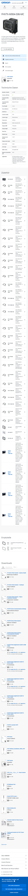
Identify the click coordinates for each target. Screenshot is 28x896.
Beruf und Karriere (6, 865)
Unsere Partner (5, 862)
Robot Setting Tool (11, 808)
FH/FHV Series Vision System (14, 620)
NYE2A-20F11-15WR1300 (10, 515)
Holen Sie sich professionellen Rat (12, 55)
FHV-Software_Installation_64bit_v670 (16, 748)
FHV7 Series (10, 76)
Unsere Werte (5, 859)
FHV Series (9, 736)
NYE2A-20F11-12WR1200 (10, 452)
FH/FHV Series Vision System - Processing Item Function (14, 633)
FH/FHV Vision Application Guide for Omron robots (15, 713)
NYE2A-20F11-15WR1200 (10, 494)
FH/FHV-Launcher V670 (12, 724)
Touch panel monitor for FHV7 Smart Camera (15, 833)
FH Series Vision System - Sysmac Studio (16, 572)
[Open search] (22, 2)
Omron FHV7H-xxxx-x (12, 796)
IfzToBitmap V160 (11, 784)
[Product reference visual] (4, 179)
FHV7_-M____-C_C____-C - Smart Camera (16, 772)
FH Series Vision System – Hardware (15, 584)
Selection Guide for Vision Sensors (15, 819)
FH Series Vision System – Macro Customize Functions (14, 597)
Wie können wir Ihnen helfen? (10, 868)
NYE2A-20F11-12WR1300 (10, 473)
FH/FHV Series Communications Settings (16, 608)
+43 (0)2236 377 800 (7, 872)
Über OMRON (5, 855)
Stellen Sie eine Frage (7, 874)
